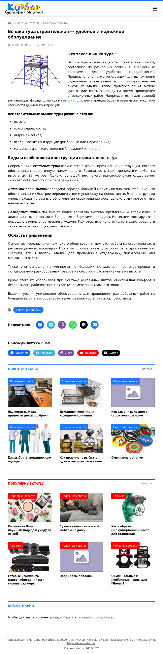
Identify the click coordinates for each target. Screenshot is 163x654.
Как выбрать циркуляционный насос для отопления (130, 530)
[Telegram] (51, 325)
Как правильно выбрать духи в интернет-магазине (81, 459)
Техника (118, 496)
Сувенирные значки (127, 457)
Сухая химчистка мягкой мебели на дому (79, 528)
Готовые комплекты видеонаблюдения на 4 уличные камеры (26, 579)
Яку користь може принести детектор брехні (28, 413)
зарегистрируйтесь (97, 617)
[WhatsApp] (73, 325)
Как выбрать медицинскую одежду (29, 459)
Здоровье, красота (22, 496)
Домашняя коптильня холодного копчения (77, 413)
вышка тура (72, 100)
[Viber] (62, 325)
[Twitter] (84, 325)
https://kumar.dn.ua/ (81, 643)
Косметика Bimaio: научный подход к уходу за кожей (29, 530)
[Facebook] (40, 325)
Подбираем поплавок (76, 576)
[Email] (95, 325)
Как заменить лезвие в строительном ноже (129, 413)
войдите (67, 617)
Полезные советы (28, 310)
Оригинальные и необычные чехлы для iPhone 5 (129, 579)
